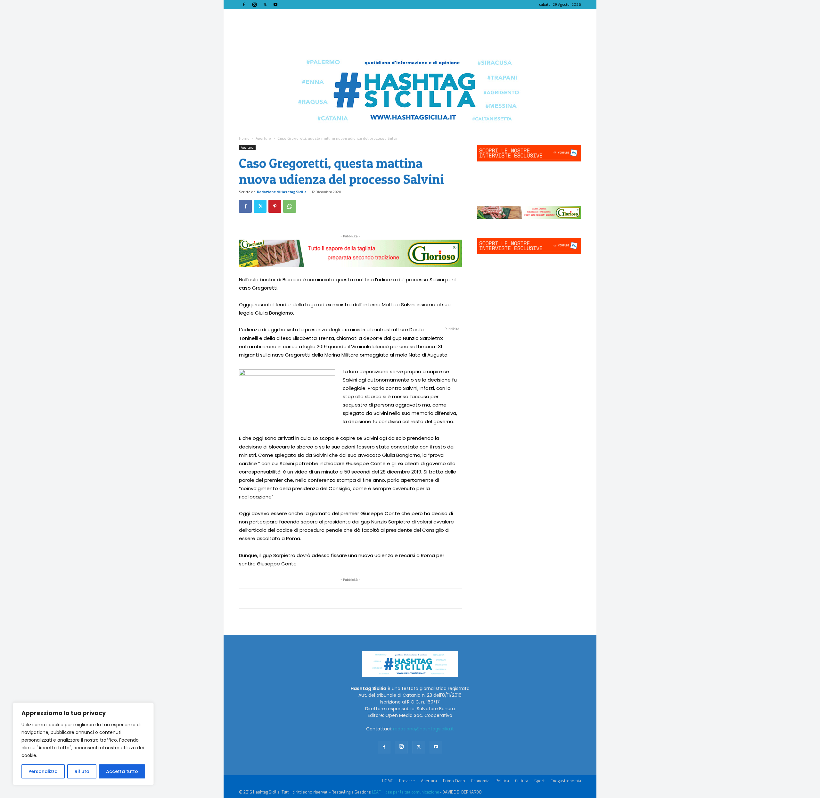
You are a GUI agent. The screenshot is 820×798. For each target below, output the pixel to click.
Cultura (521, 781)
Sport (539, 781)
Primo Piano (454, 781)
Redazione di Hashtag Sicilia (282, 192)
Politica (502, 781)
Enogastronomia (566, 781)
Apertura (263, 138)
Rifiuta (82, 771)
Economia (480, 781)
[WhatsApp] (289, 206)
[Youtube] (275, 4)
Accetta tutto (122, 771)
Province (407, 781)
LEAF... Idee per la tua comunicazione (405, 792)
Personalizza (43, 771)
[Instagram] (254, 4)
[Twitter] (265, 4)
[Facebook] (244, 4)
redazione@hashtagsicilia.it (423, 729)
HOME (387, 781)
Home (244, 138)
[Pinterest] (274, 206)
